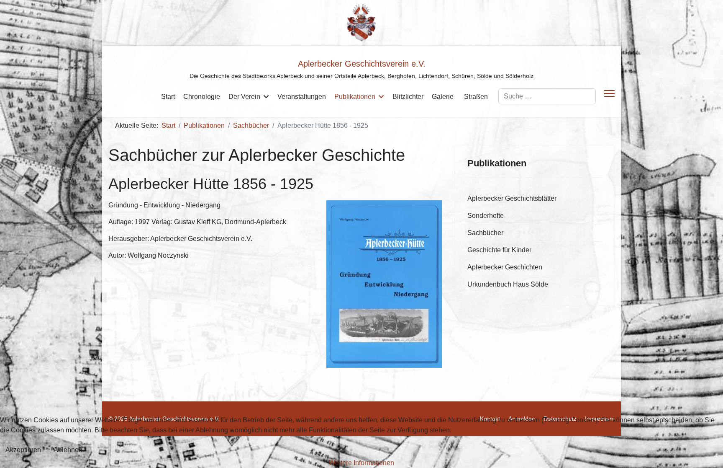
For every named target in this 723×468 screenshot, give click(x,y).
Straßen (476, 96)
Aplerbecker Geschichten (504, 267)
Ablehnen (68, 449)
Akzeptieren (23, 449)
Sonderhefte (485, 215)
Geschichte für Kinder (499, 249)
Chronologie (201, 96)
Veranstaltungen (301, 96)
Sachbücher (485, 232)
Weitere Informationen (361, 462)
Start (168, 96)
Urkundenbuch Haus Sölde (507, 284)
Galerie (443, 96)
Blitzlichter (407, 96)
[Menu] (609, 93)
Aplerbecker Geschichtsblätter (511, 198)
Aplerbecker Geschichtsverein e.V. (362, 63)
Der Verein (244, 96)
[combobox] (547, 96)
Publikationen (354, 96)
